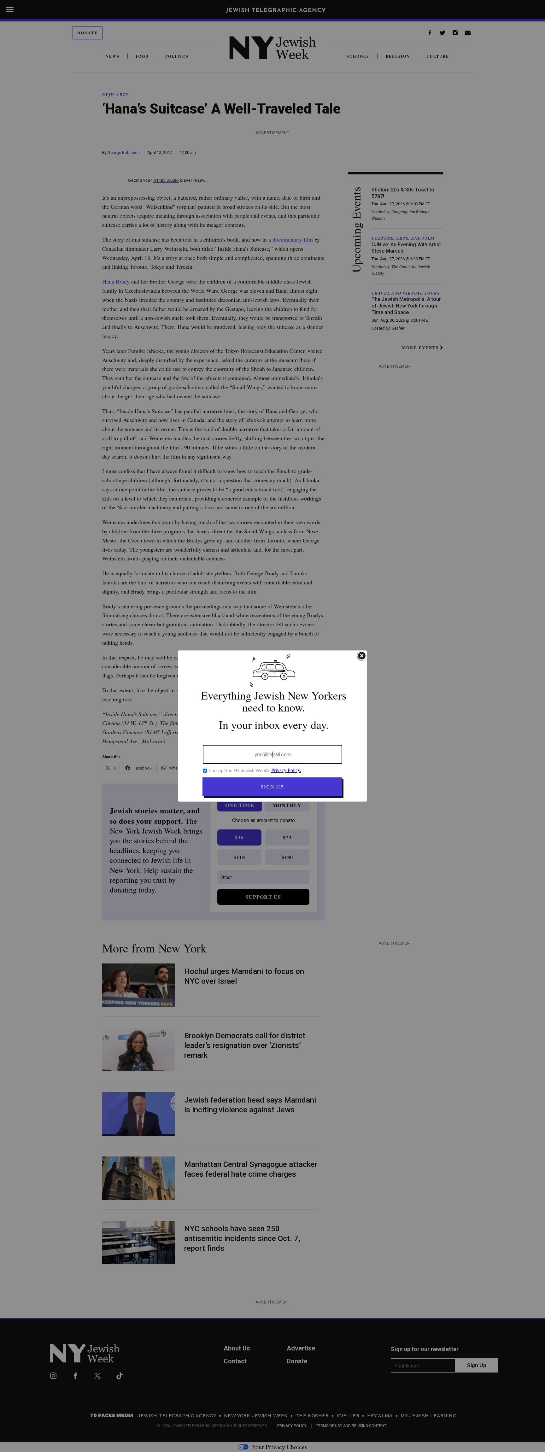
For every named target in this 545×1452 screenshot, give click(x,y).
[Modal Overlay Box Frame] (272, 726)
